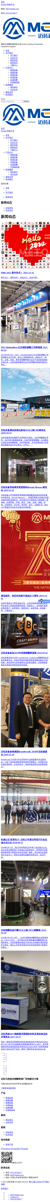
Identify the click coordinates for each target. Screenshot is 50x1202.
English (4, 4)
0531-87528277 (11, 13)
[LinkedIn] (15, 1149)
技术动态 (9, 210)
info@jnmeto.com (12, 9)
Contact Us (14, 1197)
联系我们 (4, 1189)
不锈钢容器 (15, 82)
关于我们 (14, 55)
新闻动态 (14, 63)
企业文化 (14, 58)
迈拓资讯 (9, 208)
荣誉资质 (14, 60)
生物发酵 (14, 80)
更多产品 (9, 1144)
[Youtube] (24, 1149)
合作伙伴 (14, 90)
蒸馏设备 (14, 73)
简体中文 (10, 4)
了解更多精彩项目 (8, 1088)
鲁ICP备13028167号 (37, 1182)
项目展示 (14, 87)
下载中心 (14, 65)
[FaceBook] (6, 1149)
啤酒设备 (14, 70)
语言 (3, 2)
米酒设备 (14, 77)
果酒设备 (14, 75)
